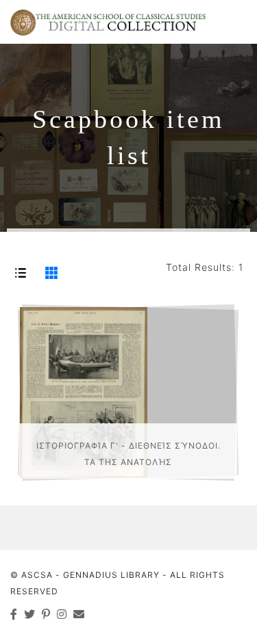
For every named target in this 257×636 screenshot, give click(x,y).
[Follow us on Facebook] (14, 614)
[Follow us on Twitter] (30, 614)
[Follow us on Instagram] (62, 614)
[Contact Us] (79, 614)
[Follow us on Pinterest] (46, 614)
